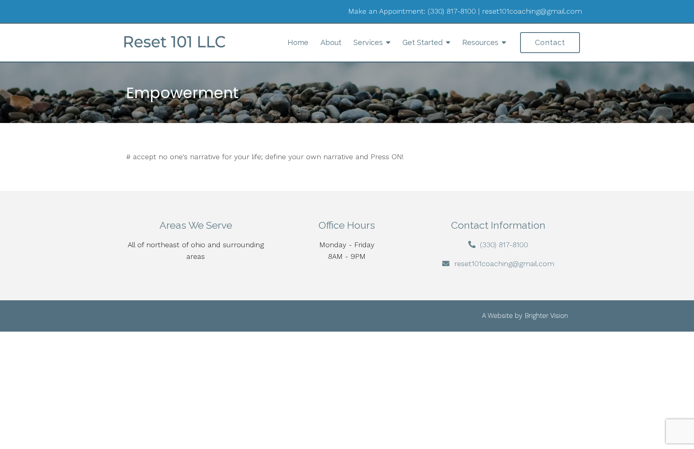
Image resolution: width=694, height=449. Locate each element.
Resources (480, 42)
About (330, 42)
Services (368, 42)
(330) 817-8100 (452, 11)
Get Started (422, 42)
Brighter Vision (546, 316)
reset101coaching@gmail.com (532, 11)
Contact (550, 42)
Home (298, 42)
